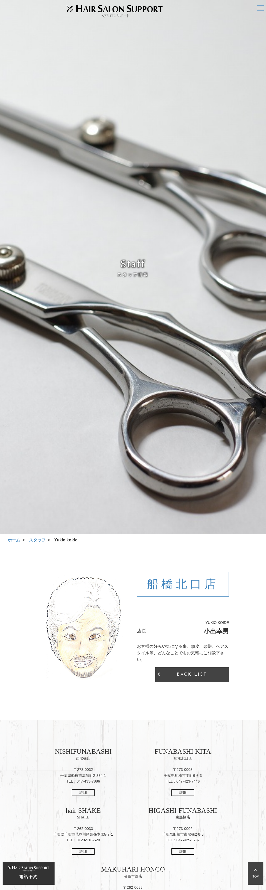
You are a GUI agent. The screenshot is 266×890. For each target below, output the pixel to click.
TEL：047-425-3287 (183, 840)
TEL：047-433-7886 (83, 781)
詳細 (83, 792)
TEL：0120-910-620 (83, 840)
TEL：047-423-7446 (183, 781)
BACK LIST (192, 675)
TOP (255, 876)
